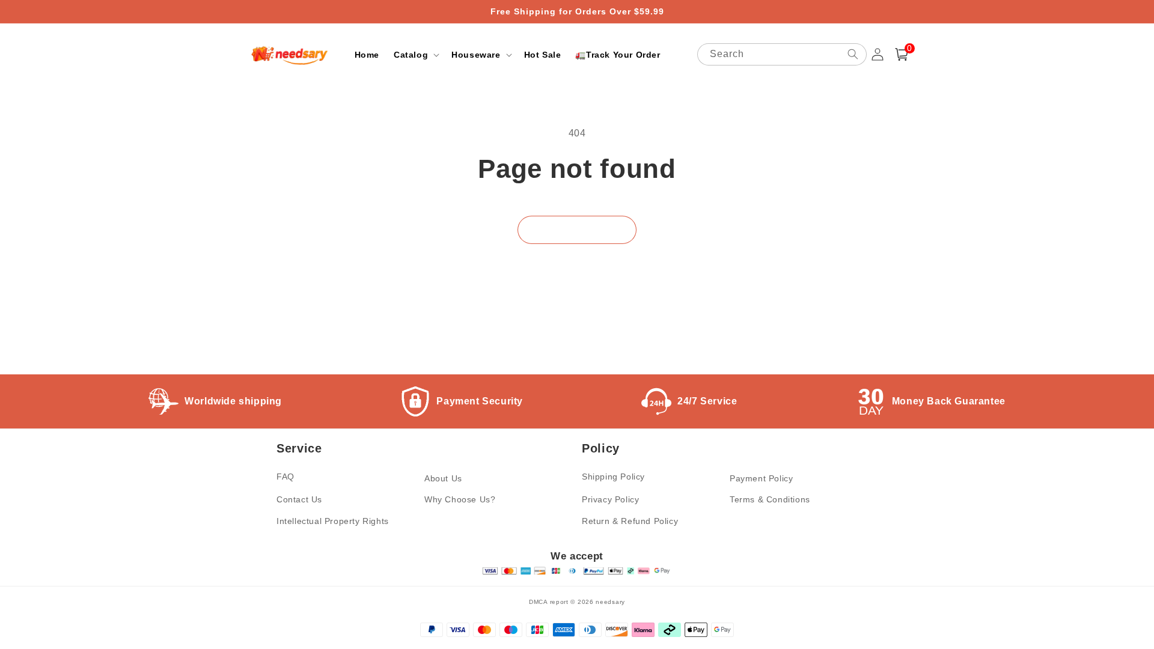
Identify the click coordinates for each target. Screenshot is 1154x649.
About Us (443, 478)
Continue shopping (577, 230)
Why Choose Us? (459, 499)
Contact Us (299, 499)
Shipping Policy (613, 476)
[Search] (853, 54)
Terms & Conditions (770, 499)
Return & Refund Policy (630, 521)
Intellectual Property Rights (332, 521)
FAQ (285, 476)
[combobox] (782, 54)
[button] (415, 54)
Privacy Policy (610, 499)
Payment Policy (761, 478)
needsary (610, 602)
